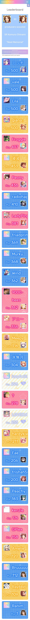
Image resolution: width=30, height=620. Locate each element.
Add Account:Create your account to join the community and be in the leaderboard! (15, 52)
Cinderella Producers (7, 2)
